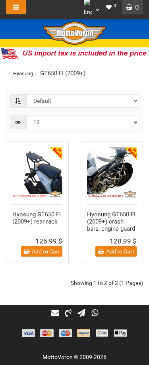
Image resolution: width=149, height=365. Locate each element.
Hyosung (23, 74)
